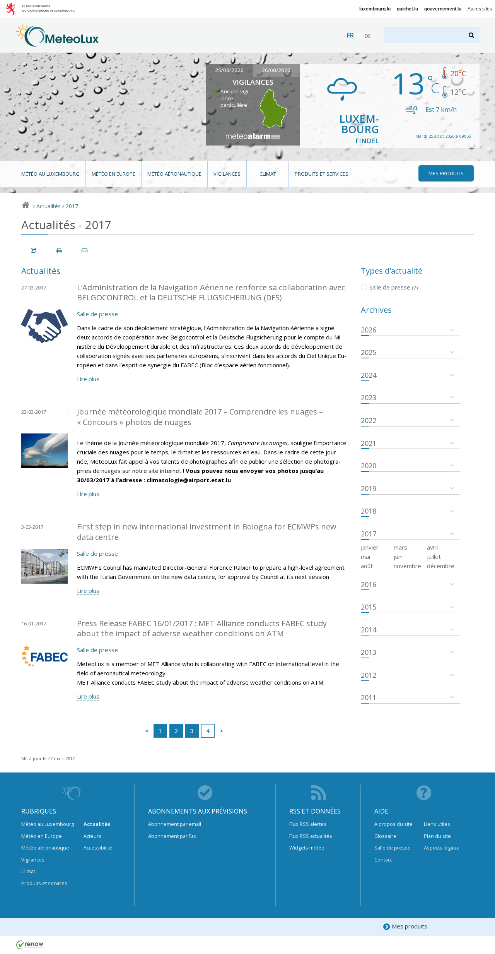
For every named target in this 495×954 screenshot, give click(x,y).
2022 (368, 420)
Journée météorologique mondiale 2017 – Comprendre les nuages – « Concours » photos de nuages (200, 416)
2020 (368, 465)
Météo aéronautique (174, 173)
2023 (368, 397)
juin (398, 556)
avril (432, 547)
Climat (267, 173)
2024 (368, 375)
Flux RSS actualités (310, 835)
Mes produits (409, 926)
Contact (383, 859)
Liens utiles (437, 823)
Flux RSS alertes (307, 823)
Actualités (48, 206)
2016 (368, 584)
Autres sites (480, 9)
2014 (368, 629)
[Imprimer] (59, 250)
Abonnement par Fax (172, 835)
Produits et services (321, 173)
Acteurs (92, 835)
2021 (368, 443)
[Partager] (34, 250)
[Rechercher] (472, 35)
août (367, 566)
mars (400, 547)
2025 (368, 352)
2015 (368, 606)
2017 (72, 206)
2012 (368, 675)
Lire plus (88, 379)
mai (365, 556)
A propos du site (393, 823)
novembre (407, 566)
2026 (368, 329)
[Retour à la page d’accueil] (57, 43)
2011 (368, 697)
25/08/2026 (229, 70)
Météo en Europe (113, 173)
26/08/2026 (276, 70)
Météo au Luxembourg (50, 173)
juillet (434, 556)
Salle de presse (97, 314)
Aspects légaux (441, 847)
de (367, 36)
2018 (368, 511)
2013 (368, 652)
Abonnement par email (174, 823)
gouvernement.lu (442, 9)
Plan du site (437, 835)
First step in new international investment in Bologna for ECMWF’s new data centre (206, 531)
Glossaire (385, 835)
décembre (440, 566)
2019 (368, 488)
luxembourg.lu (375, 9)
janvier (370, 547)
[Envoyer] (85, 250)
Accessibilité (98, 847)
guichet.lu (407, 9)
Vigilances (227, 173)
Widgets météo (306, 847)
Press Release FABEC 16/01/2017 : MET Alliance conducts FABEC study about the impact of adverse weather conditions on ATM (202, 628)
